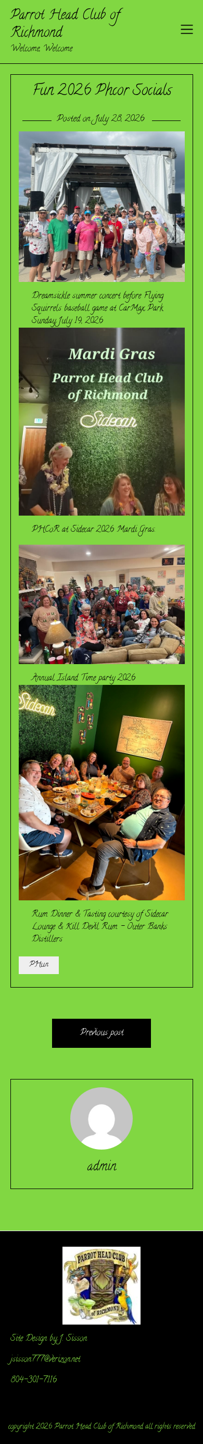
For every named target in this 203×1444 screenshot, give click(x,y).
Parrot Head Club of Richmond (64, 25)
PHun (38, 965)
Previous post (101, 1033)
